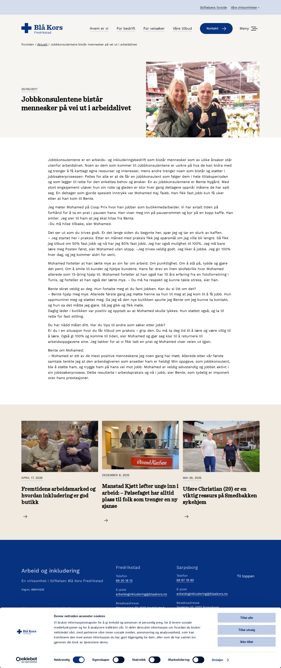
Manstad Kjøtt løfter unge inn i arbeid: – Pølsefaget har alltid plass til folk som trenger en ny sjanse (140, 496)
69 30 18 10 (124, 580)
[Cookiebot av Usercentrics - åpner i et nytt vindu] (27, 660)
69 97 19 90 (185, 580)
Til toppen (245, 576)
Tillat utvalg (246, 630)
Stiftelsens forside (213, 7)
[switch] (118, 659)
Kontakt (212, 28)
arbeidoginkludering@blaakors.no (141, 594)
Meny (244, 28)
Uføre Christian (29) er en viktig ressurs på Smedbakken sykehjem (220, 495)
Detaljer (217, 660)
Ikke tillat (246, 642)
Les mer (28, 517)
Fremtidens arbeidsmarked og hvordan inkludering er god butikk (58, 495)
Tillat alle (246, 617)
